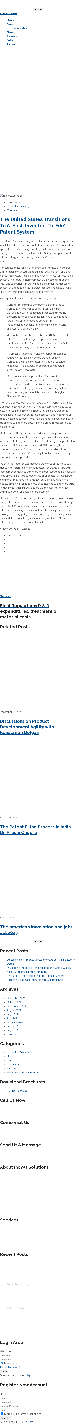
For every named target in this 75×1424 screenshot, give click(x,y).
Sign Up (30, 1375)
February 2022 (15, 1022)
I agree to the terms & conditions (22, 1413)
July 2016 (12, 1030)
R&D (9, 1060)
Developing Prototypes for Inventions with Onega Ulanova (39, 967)
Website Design (26, 1318)
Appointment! (8, 13)
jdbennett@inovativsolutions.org (32, 1153)
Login (4, 1371)
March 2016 (13, 1034)
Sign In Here (26, 1422)
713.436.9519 (13, 1113)
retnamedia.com (48, 1318)
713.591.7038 (28, 1109)
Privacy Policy (25, 1322)
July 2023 (12, 1014)
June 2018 (13, 1026)
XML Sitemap (60, 1322)
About (3, 1322)
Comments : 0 (15, 210)
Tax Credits (13, 1064)
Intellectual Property (18, 206)
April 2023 (13, 1018)
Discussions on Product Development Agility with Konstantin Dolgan (27, 727)
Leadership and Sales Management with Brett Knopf (36, 979)
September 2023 (16, 1006)
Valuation (12, 1068)
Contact (38, 1322)
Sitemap (47, 1322)
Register (5, 1418)
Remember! (10, 1363)
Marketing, (6, 1318)
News (10, 1056)
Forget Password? (10, 1367)
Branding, (57, 1314)
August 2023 (14, 1010)
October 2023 (15, 1002)
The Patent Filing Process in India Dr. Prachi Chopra (35, 975)
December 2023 (16, 998)
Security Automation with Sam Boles (27, 971)
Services (12, 1322)
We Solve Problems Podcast (23, 1072)
